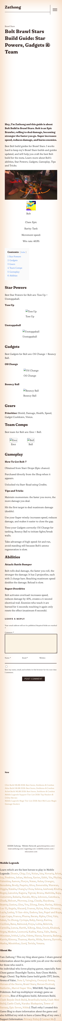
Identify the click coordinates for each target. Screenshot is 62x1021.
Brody (15, 885)
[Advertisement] (31, 89)
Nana (40, 931)
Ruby (32, 919)
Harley (48, 904)
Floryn (24, 881)
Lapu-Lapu (6, 916)
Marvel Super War (21, 987)
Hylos (39, 908)
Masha (3, 943)
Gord (23, 943)
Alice (32, 885)
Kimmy (12, 939)
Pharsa (25, 916)
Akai (38, 927)
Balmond (22, 923)
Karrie (3, 939)
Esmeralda (41, 885)
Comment (9, 632)
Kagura (22, 892)
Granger (49, 881)
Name (8, 658)
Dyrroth (56, 939)
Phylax (57, 877)
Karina (47, 919)
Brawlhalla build (37, 999)
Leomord (22, 931)
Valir (46, 931)
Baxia (53, 931)
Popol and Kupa (52, 912)
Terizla (31, 943)
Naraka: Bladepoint (32, 1003)
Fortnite (5, 995)
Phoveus (22, 900)
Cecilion (4, 923)
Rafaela (17, 896)
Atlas (46, 908)
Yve (26, 904)
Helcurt (12, 900)
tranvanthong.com (15, 849)
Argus (3, 931)
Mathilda (49, 892)
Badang (57, 935)
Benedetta (5, 885)
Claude (38, 900)
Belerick (47, 923)
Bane (13, 923)
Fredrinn (10, 877)
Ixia (41, 873)
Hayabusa (48, 900)
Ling (30, 900)
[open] (55, 9)
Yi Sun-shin (21, 912)
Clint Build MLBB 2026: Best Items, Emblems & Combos (29, 785)
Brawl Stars (10, 26)
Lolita (39, 923)
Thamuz (22, 939)
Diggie (3, 888)
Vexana (40, 943)
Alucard (21, 908)
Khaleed (54, 927)
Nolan (34, 873)
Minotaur (5, 935)
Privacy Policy (32, 1019)
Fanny (39, 919)
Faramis (47, 935)
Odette (29, 935)
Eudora (33, 912)
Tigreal (32, 892)
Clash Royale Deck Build (13, 999)
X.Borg (31, 927)
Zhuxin (14, 873)
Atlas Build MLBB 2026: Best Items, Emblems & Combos (29, 788)
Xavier (36, 877)
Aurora (47, 939)
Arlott (58, 873)
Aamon (16, 881)
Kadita (32, 931)
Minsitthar (14, 943)
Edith (44, 877)
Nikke (26, 1007)
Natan (32, 881)
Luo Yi (3, 908)
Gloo (20, 904)
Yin (50, 877)
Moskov (12, 931)
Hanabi (26, 896)
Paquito (24, 885)
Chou (30, 888)
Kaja (58, 892)
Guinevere (5, 896)
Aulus (40, 881)
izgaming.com (30, 849)
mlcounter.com (31, 851)
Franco (17, 916)
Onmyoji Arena (45, 980)
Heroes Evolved (45, 984)
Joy (2, 877)
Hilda (39, 939)
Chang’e (21, 888)
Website (42, 658)
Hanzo (38, 935)
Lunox (14, 927)
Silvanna (55, 908)
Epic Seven (15, 1007)
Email (25, 658)
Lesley (10, 912)
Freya (31, 923)
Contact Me (48, 1019)
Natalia (12, 888)
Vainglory (30, 980)
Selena (38, 888)
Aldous (57, 904)
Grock (45, 927)
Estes (41, 904)
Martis (31, 939)
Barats (34, 916)
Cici (28, 873)
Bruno (40, 892)
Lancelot (12, 892)
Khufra (57, 888)
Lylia (22, 935)
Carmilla (5, 927)
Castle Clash (13, 1003)
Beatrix (4, 904)
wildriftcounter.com (45, 849)
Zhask (3, 900)
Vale (55, 916)
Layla (3, 912)
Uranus (31, 908)
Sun (41, 912)
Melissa (28, 877)
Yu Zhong (12, 919)
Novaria (49, 873)
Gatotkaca (53, 896)
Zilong (33, 904)
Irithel (14, 935)
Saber (3, 919)
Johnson (42, 896)
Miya (33, 896)
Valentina (5, 881)
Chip (22, 873)
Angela (12, 908)
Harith (22, 927)
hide (23, 252)
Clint (49, 916)
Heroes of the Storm (11, 984)
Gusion (13, 904)
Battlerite (5, 987)
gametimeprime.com (45, 846)
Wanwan (53, 885)
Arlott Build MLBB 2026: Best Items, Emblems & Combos (30, 791)
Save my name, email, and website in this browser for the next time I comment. (31, 671)
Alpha (42, 916)
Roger (3, 892)
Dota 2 (20, 980)
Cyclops (23, 919)
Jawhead (48, 888)
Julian (19, 877)
